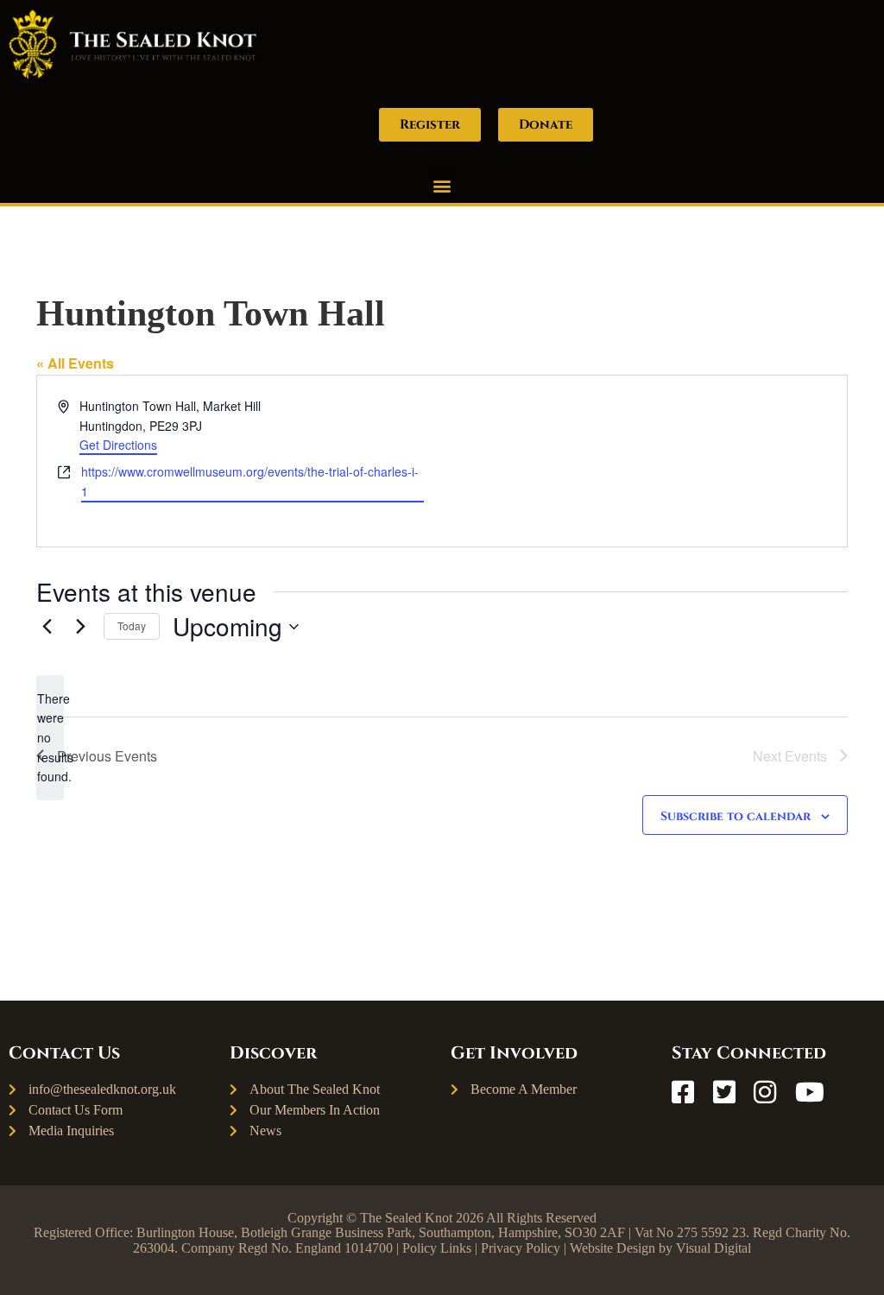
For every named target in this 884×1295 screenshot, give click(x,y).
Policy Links (436, 1248)
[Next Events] (80, 626)
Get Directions (118, 444)
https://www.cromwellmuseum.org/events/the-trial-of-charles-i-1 (250, 481)
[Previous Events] (46, 626)
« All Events (75, 363)
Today (131, 625)
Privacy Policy (520, 1248)
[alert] (50, 737)
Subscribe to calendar (735, 816)
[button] (442, 185)
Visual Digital (713, 1248)
